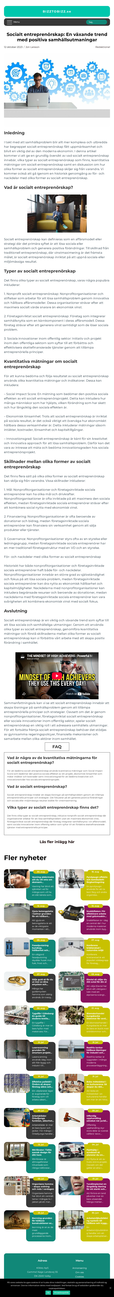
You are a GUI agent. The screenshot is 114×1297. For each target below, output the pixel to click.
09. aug (41, 940)
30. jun (95, 1212)
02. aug (41, 1008)
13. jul (41, 1144)
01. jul (95, 1178)
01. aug (95, 1008)
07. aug (95, 940)
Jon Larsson (32, 47)
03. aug (95, 974)
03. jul (41, 1178)
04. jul (95, 1144)
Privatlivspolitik (61, 1292)
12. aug (41, 906)
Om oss (79, 1272)
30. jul (41, 1110)
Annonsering (79, 1268)
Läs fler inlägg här (57, 842)
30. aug (41, 871)
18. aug (95, 871)
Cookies (79, 1276)
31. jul (41, 1042)
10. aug (95, 906)
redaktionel (102, 47)
